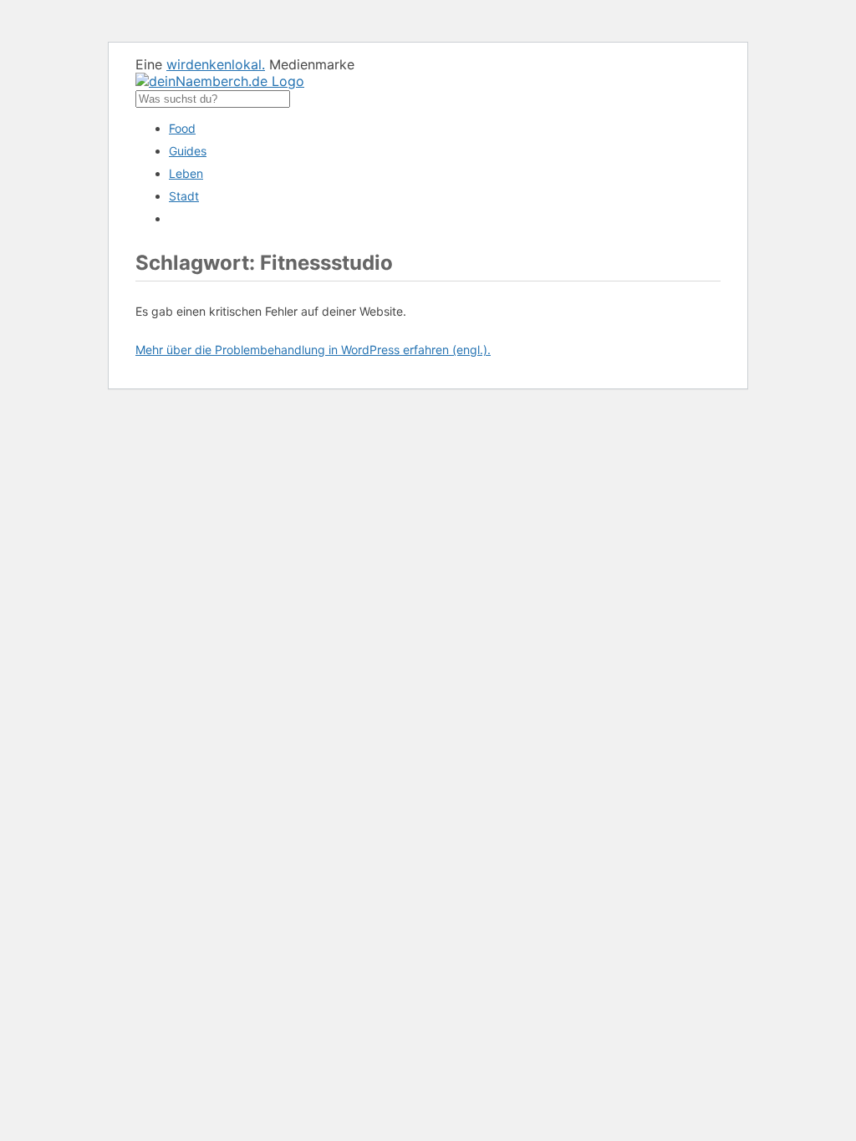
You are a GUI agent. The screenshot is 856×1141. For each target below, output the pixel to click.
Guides (187, 151)
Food (182, 128)
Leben (186, 173)
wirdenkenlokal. (215, 64)
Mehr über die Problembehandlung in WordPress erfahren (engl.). (313, 349)
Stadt (184, 196)
